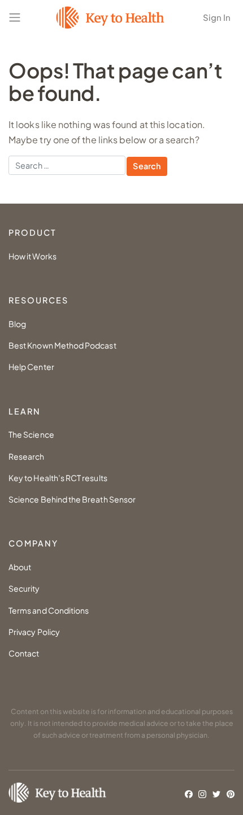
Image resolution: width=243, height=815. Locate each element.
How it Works (32, 256)
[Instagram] (202, 793)
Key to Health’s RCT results (57, 478)
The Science (31, 434)
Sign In (217, 17)
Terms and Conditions (48, 610)
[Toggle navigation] (14, 17)
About (19, 567)
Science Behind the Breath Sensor (72, 499)
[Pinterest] (231, 793)
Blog (17, 324)
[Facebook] (189, 793)
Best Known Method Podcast (62, 345)
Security (24, 588)
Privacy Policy (34, 632)
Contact (23, 653)
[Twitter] (216, 793)
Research (26, 456)
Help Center (31, 367)
